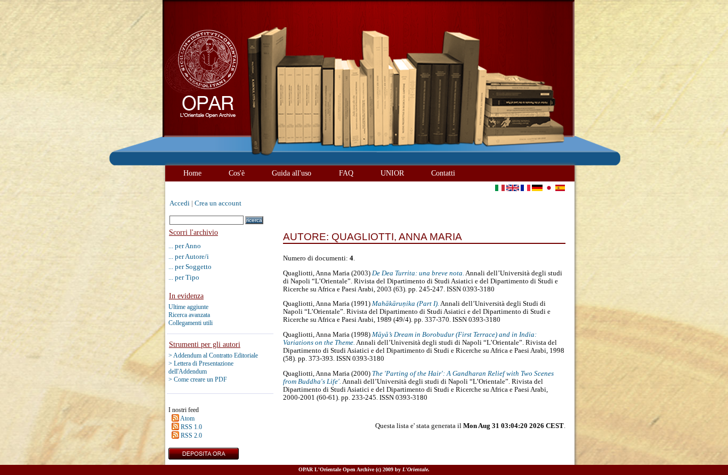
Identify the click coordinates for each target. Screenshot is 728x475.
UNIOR (392, 173)
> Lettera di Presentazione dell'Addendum (200, 367)
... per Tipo (183, 277)
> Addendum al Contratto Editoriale (213, 355)
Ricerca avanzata (189, 315)
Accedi (179, 203)
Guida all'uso (291, 173)
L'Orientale (415, 469)
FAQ (346, 173)
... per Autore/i (188, 256)
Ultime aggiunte (188, 307)
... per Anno (184, 246)
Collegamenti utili (190, 323)
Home (192, 173)
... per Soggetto (190, 267)
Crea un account (218, 203)
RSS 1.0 (191, 427)
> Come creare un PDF (197, 379)
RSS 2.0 (191, 435)
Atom (187, 418)
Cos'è (237, 173)
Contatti (443, 173)
